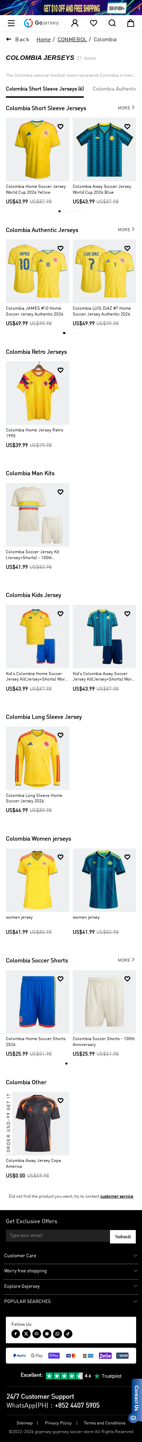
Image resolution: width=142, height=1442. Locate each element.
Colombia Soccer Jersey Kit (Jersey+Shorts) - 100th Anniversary (32, 555)
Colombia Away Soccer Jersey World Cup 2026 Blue (102, 189)
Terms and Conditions (104, 1423)
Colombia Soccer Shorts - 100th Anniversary (104, 1042)
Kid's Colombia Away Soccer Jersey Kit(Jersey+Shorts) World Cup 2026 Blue (104, 677)
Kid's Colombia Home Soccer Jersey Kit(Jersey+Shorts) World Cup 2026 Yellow (37, 677)
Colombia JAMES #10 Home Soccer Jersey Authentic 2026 (34, 311)
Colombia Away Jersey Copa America (33, 1163)
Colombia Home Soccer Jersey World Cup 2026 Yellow (36, 189)
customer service (116, 1196)
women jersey (19, 917)
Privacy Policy (58, 1423)
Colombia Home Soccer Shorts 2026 (35, 1042)
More (127, 107)
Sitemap (25, 1423)
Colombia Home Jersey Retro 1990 (34, 433)
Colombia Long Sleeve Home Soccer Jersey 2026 (34, 798)
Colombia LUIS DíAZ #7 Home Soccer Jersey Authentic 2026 (102, 311)
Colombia (105, 40)
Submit (123, 1236)
